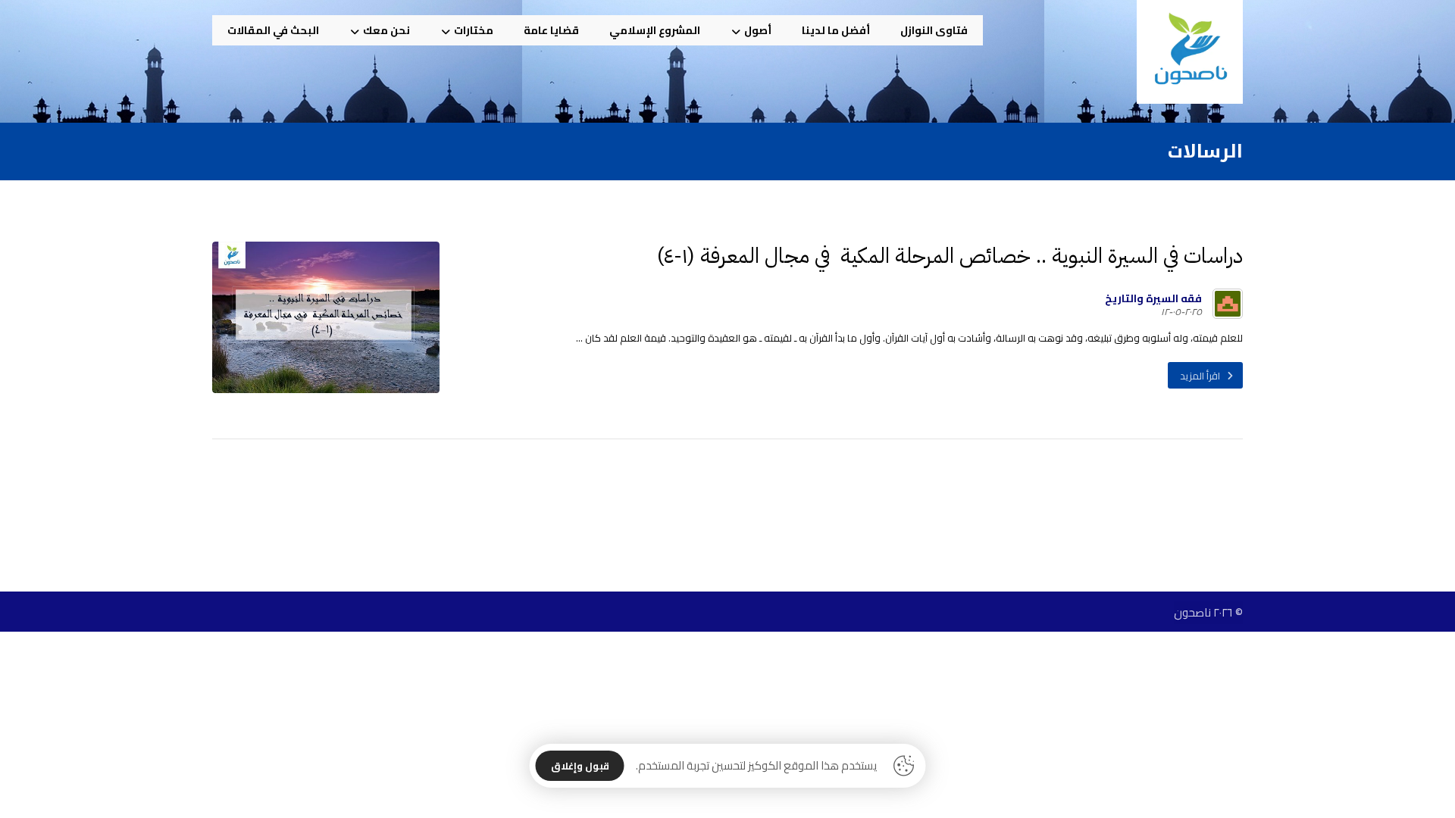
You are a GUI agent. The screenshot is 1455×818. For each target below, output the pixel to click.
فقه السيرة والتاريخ (1153, 298)
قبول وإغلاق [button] (580, 766)
